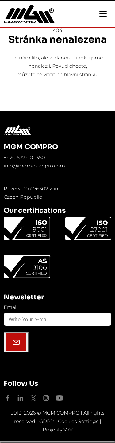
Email (10, 307)
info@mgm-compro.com (34, 166)
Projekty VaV (58, 430)
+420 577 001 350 (24, 157)
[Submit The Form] (16, 342)
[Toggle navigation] (103, 14)
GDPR (46, 421)
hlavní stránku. (81, 74)
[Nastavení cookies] (57, 442)
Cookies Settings (78, 421)
